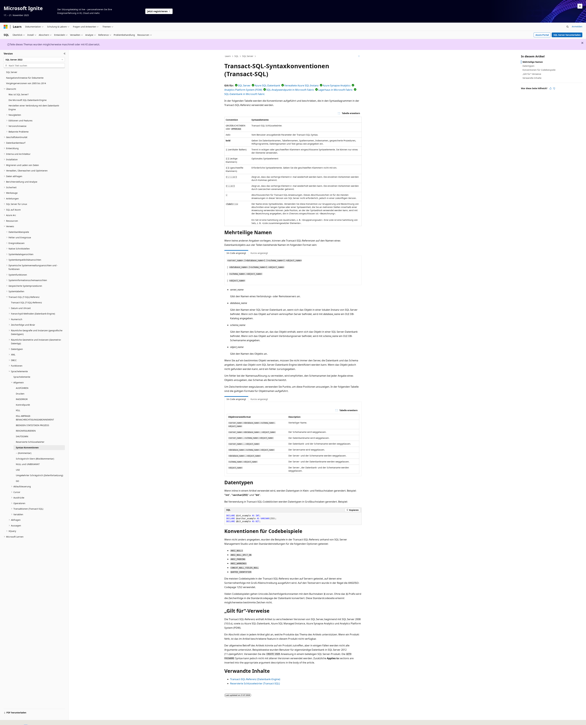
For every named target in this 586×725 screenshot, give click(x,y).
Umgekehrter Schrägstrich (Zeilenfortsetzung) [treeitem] (39, 475)
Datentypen (528, 65)
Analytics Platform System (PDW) (243, 89)
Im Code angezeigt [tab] (236, 253)
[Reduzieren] (64, 53)
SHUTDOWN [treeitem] (22, 436)
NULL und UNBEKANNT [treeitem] (28, 464)
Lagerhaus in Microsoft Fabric (335, 89)
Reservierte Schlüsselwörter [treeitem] (30, 441)
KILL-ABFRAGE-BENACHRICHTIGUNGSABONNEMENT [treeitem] (35, 417)
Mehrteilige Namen (533, 61)
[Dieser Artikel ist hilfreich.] (550, 88)
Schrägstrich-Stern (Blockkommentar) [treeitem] (35, 458)
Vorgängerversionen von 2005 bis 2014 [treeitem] (26, 83)
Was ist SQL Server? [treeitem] (19, 94)
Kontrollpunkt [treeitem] (23, 404)
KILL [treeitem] (18, 410)
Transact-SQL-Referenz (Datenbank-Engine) (255, 679)
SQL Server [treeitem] (11, 72)
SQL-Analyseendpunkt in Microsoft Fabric (290, 89)
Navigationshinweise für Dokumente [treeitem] (24, 77)
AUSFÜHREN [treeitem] (22, 388)
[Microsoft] (6, 27)
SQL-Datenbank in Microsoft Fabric (244, 94)
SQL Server (247, 56)
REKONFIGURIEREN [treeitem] (26, 430)
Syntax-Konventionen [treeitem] (27, 447)
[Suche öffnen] (567, 26)
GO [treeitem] (17, 481)
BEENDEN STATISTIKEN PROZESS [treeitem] (32, 425)
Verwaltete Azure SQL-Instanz (301, 85)
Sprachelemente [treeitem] (21, 376)
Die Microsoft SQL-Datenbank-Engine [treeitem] (28, 100)
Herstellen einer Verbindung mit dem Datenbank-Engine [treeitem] (34, 107)
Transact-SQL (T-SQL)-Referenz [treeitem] (26, 302)
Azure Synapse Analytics (337, 85)
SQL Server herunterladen (567, 34)
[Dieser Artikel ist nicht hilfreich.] (554, 88)
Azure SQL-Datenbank (267, 85)
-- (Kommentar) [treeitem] (23, 453)
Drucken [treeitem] (20, 393)
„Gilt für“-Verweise (532, 74)
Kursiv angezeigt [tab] (259, 253)
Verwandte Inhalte (532, 77)
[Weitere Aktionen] (359, 56)
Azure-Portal (542, 34)
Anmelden (577, 26)
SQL (236, 56)
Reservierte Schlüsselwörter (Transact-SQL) (255, 683)
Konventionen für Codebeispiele (539, 69)
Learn (228, 56)
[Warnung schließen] (579, 6)
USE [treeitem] (18, 469)
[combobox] (34, 59)
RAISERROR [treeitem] (22, 399)
